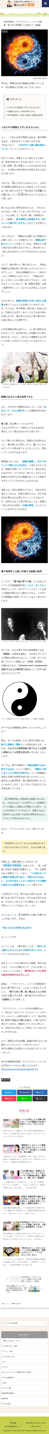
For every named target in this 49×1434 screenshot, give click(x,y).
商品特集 (7, 1080)
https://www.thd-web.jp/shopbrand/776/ (19, 1069)
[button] (45, 1323)
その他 (4, 1383)
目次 (12, 99)
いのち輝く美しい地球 (9, 1346)
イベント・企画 (7, 1351)
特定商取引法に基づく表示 (36, 1423)
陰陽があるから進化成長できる (21, 111)
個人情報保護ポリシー (13, 1426)
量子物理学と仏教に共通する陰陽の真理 (25, 115)
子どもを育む (6, 1404)
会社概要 (13, 1423)
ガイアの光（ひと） (9, 1356)
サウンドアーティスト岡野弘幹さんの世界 (16, 1372)
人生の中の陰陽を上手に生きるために (24, 107)
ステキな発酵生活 (8, 1377)
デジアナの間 (6, 1388)
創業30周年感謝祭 (8, 1393)
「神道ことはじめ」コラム (11, 1341)
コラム (4, 1362)
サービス (5, 1367)
